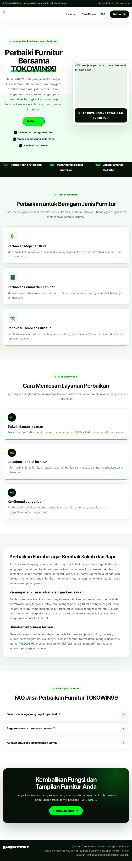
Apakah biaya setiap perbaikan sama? (32, 742)
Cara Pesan (89, 14)
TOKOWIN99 (26, 643)
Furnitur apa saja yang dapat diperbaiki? (33, 714)
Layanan (71, 14)
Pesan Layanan (63, 810)
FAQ (103, 14)
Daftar (117, 14)
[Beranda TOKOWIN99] (20, 850)
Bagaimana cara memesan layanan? (31, 728)
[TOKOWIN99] (20, 14)
